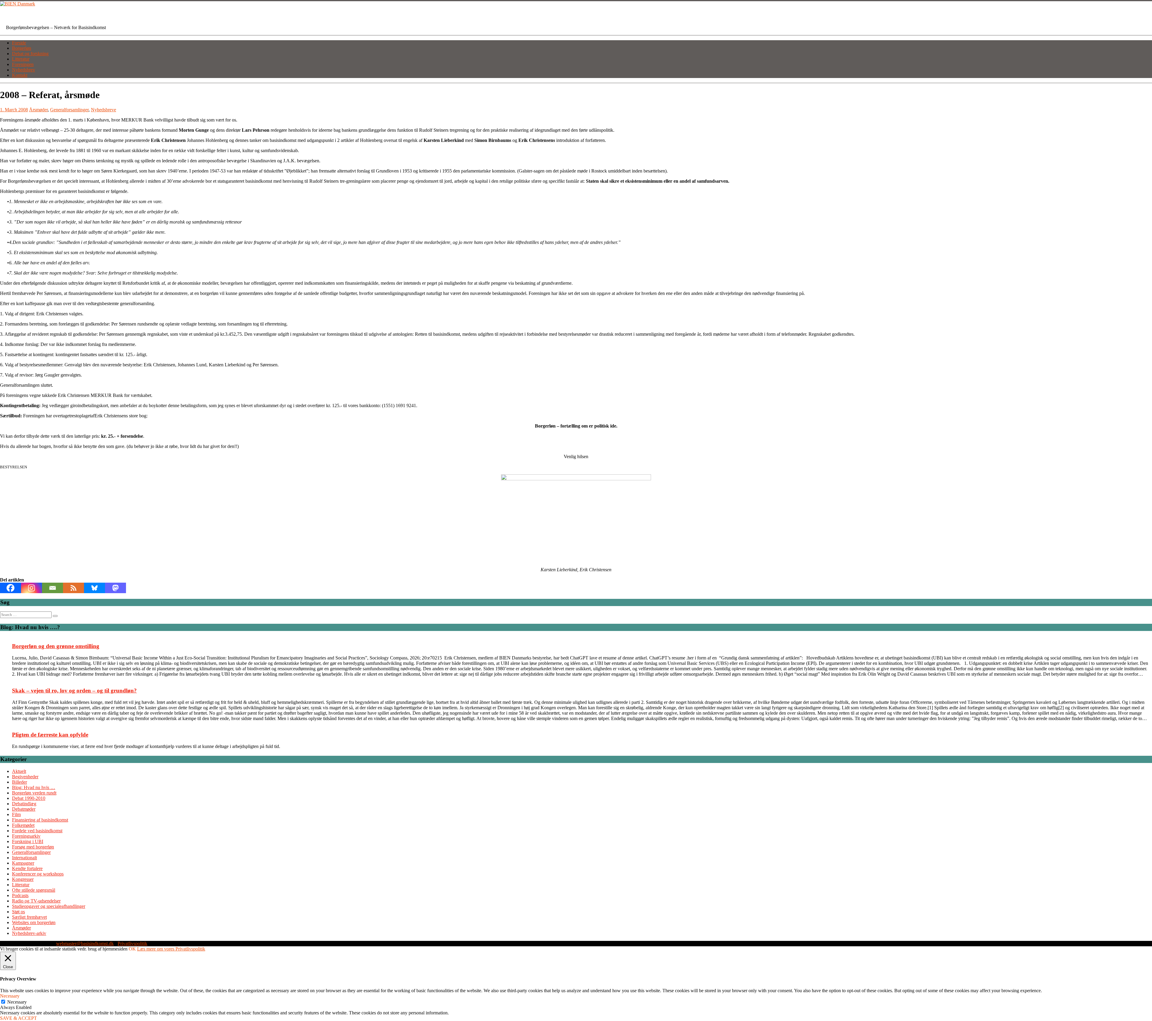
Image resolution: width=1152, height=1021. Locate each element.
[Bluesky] (94, 588)
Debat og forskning (30, 53)
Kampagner (23, 863)
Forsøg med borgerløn (33, 846)
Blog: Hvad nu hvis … (33, 787)
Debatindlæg (24, 803)
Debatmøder (23, 809)
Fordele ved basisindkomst (37, 830)
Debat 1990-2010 (28, 798)
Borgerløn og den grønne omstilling (55, 646)
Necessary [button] (10, 995)
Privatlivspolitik (132, 943)
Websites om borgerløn (34, 922)
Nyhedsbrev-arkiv (29, 933)
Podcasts (20, 895)
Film (16, 814)
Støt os (18, 911)
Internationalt (24, 857)
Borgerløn (21, 48)
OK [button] (132, 948)
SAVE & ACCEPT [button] (18, 1018)
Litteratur (20, 59)
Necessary (17, 1001)
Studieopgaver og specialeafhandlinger (48, 906)
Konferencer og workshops (38, 873)
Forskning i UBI (27, 841)
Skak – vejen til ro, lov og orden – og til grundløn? (74, 690)
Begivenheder (25, 776)
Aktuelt (19, 771)
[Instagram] (31, 588)
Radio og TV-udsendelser (36, 900)
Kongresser (23, 879)
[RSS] (73, 588)
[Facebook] (10, 588)
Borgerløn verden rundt (34, 792)
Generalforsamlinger (69, 109)
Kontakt (19, 75)
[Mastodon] (115, 588)
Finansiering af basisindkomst (40, 819)
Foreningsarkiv (26, 836)
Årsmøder (38, 109)
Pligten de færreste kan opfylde (50, 734)
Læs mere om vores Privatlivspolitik (171, 948)
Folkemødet (23, 825)
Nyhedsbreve (103, 109)
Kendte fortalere (27, 868)
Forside (19, 42)
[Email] (52, 588)
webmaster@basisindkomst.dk (85, 943)
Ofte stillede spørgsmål (33, 890)
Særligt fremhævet (29, 917)
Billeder (19, 782)
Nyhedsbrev (23, 69)
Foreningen (23, 64)
